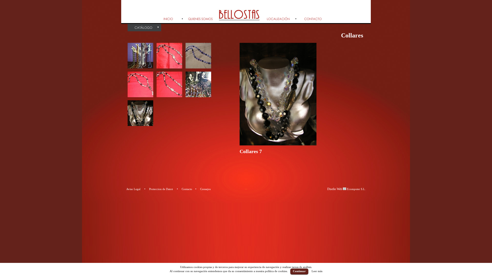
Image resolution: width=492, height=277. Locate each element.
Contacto (187, 189)
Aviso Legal (133, 189)
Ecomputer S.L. (356, 189)
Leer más (317, 271)
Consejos (205, 189)
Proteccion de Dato (160, 189)
